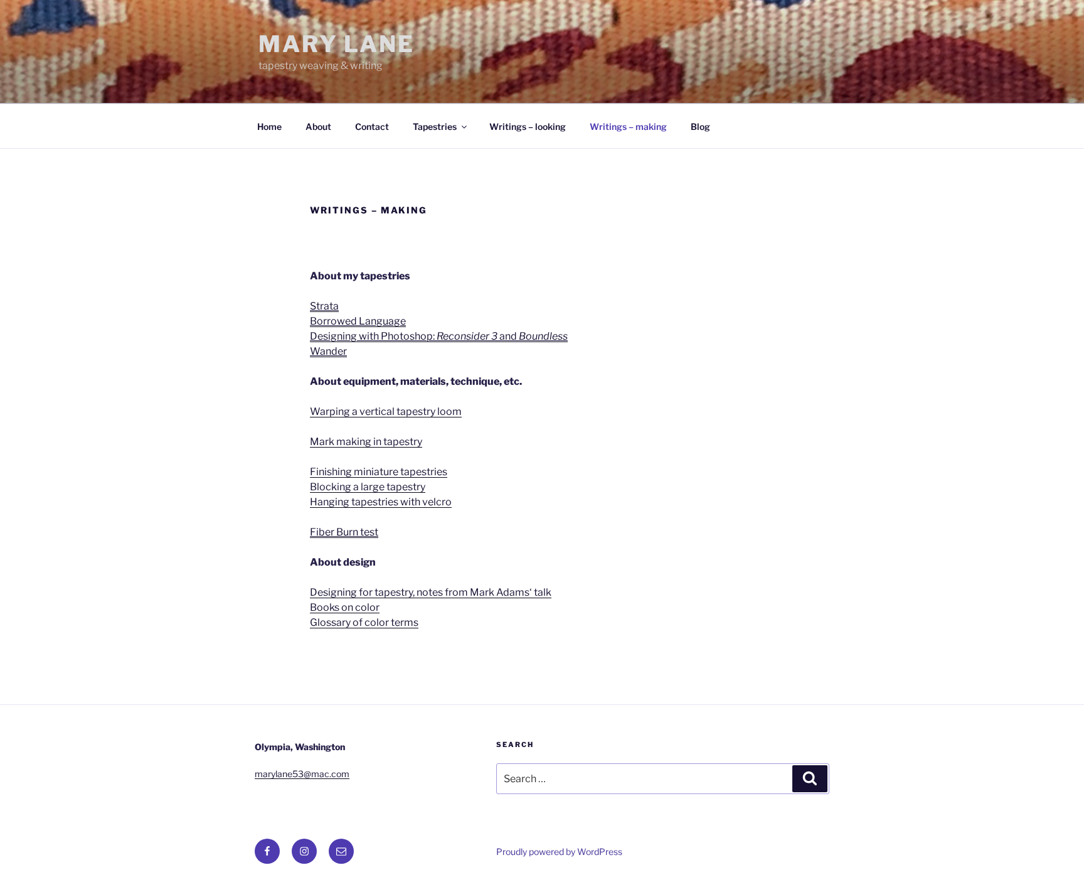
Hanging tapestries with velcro (381, 502)
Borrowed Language (358, 321)
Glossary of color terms (364, 622)
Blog (700, 126)
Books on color (345, 607)
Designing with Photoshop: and (439, 336)
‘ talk (540, 592)
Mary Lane (336, 44)
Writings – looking (527, 126)
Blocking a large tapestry (367, 487)
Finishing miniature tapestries (378, 472)
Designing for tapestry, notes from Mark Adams (419, 592)
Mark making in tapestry (366, 442)
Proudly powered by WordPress (559, 851)
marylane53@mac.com (302, 773)
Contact (372, 126)
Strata (324, 306)
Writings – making (628, 126)
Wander (328, 351)
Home (269, 126)
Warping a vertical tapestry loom (386, 411)
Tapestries (435, 126)
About (318, 126)
